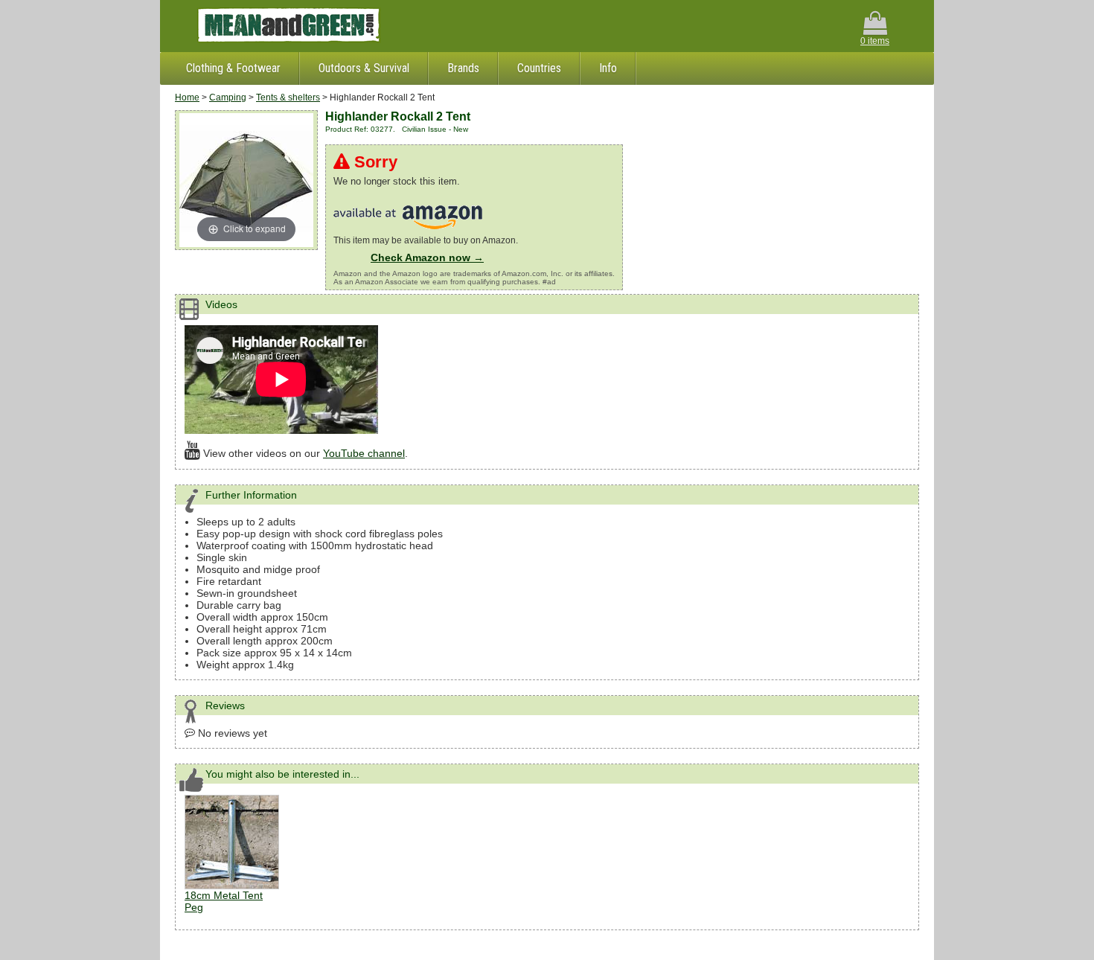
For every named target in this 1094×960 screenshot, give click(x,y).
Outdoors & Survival (364, 68)
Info (608, 68)
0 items (874, 41)
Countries (539, 68)
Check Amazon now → (427, 257)
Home (187, 97)
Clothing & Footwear (233, 68)
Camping (227, 97)
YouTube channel (364, 453)
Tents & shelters (288, 97)
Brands (463, 68)
